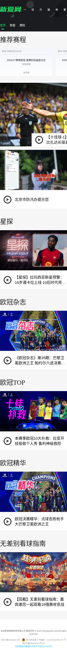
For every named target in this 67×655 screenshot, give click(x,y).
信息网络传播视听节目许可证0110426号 (33, 646)
